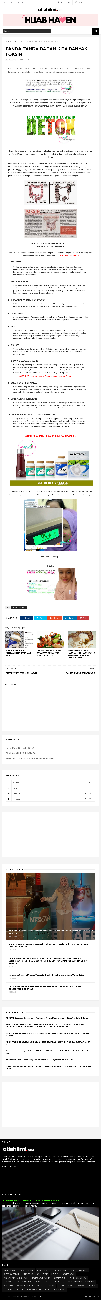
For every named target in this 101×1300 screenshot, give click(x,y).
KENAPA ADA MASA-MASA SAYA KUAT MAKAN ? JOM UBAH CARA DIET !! (49, 652)
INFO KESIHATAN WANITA (40, 1278)
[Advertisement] (50, 834)
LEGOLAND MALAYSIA (23, 1282)
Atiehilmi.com (37, 1296)
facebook (52, 783)
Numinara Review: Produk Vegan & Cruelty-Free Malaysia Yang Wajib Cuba (39, 1060)
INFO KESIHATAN (68, 1274)
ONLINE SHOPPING (75, 1282)
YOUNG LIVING (59, 1290)
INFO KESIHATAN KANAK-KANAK (15, 1278)
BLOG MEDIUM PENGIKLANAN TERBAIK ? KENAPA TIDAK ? (31, 1200)
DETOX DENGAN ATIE (19, 42)
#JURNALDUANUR (10, 1270)
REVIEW (39, 1286)
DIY (38, 1274)
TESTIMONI (8, 1290)
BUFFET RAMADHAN (11, 1274)
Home (4, 2)
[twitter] (62, 2)
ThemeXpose (16, 1296)
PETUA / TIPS (8, 1286)
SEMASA (61, 1286)
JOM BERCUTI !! (59, 1278)
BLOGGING (83, 1270)
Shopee (81, 1286)
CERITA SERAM (27, 1274)
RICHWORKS (50, 1286)
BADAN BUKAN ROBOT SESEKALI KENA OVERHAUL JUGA (18, 652)
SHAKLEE (71, 1286)
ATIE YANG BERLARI (59, 1270)
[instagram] (65, 2)
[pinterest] (69, 2)
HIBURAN (54, 1274)
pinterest (52, 799)
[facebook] (58, 2)
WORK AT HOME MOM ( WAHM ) (38, 1290)
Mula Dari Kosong (57, 1282)
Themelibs (26, 1296)
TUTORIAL (19, 1290)
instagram (52, 793)
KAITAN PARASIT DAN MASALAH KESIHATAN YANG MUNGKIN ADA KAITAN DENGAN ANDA (81, 654)
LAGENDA (7, 1282)
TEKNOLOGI (92, 1286)
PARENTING (89, 1282)
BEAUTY (72, 1270)
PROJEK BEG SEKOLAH (25, 1286)
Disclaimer (21, 2)
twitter (52, 788)
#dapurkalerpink (27, 1270)
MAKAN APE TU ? (41, 1282)
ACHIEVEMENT (42, 1270)
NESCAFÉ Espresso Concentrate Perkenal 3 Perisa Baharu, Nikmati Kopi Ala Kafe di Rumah (47, 1018)
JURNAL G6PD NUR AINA (77, 1278)
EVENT (45, 1274)
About (12, 2)
